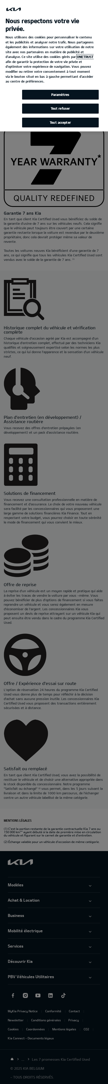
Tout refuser (60, 108)
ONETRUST (85, 57)
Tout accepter (60, 122)
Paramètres (60, 95)
